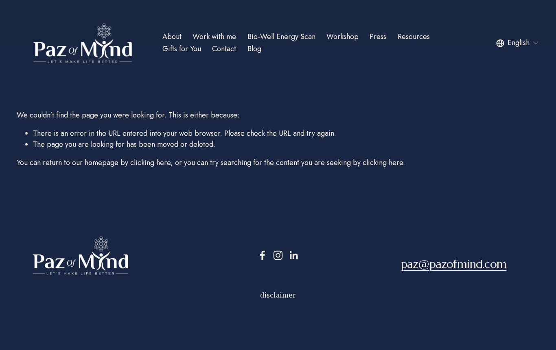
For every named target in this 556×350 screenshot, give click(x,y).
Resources (414, 36)
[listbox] (517, 43)
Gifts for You (181, 48)
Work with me (214, 36)
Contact (224, 48)
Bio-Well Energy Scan (281, 36)
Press (378, 36)
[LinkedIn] (293, 255)
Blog (254, 48)
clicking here (150, 162)
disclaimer (278, 295)
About (172, 36)
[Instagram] (278, 255)
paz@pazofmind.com (454, 264)
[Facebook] (262, 255)
